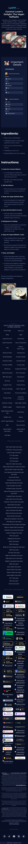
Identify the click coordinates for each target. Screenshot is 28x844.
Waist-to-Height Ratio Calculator (14, 527)
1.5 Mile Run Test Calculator (14, 450)
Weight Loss (7, 417)
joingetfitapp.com (5, 808)
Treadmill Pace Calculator (14, 496)
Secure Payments (20, 342)
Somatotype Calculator (14, 480)
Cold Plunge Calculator (14, 452)
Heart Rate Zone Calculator (14, 499)
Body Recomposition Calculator (14, 519)
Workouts (7, 369)
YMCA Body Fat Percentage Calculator (14, 524)
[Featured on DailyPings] (20, 628)
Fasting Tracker (20, 407)
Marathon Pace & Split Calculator (14, 502)
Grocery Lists (20, 365)
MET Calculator (20, 373)
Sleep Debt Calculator (14, 504)
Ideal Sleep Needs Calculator (14, 483)
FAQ (7, 347)
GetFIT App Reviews (7, 421)
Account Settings (7, 389)
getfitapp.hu (17, 822)
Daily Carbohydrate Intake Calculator (14, 466)
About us (20, 330)
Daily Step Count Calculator (14, 558)
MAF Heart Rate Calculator (14, 447)
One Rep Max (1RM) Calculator (14, 507)
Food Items (20, 338)
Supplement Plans (20, 369)
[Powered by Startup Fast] (20, 740)
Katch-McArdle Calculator (14, 510)
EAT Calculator (14, 458)
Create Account (7, 338)
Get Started (20, 381)
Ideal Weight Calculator (14, 575)
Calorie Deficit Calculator (14, 569)
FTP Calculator (14, 455)
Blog (7, 334)
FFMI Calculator (14, 536)
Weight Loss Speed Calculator (14, 561)
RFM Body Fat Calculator (14, 521)
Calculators (7, 393)
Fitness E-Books (20, 357)
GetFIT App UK (20, 389)
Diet (7, 425)
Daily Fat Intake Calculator (14, 464)
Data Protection (7, 342)
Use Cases (7, 435)
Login (20, 334)
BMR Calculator (14, 564)
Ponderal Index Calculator (14, 488)
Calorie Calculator (7, 373)
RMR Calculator (14, 544)
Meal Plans (20, 412)
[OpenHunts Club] (20, 691)
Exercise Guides (7, 361)
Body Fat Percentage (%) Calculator (14, 547)
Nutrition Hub (21, 361)
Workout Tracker (7, 403)
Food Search (20, 377)
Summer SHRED (7, 365)
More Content (21, 425)
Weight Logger (7, 407)
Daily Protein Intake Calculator (14, 469)
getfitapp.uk (11, 822)
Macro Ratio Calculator (14, 567)
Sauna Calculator (14, 477)
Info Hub (7, 381)
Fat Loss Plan (21, 421)
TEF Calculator (14, 461)
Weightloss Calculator (14, 538)
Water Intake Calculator (14, 572)
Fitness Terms (21, 385)
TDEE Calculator (14, 550)
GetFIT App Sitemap (14, 823)
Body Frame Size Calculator (14, 513)
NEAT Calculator (14, 541)
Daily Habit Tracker (20, 403)
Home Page (7, 330)
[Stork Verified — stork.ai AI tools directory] (8, 722)
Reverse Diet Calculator (14, 516)
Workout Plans (7, 353)
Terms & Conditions (20, 393)
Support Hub (7, 385)
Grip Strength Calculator (14, 485)
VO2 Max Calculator (14, 552)
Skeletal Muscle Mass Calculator (14, 530)
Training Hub (21, 353)
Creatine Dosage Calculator (14, 533)
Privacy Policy (7, 398)
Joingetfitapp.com (23, 821)
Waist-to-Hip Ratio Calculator (14, 555)
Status (21, 417)
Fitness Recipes (7, 357)
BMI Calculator (7, 377)
